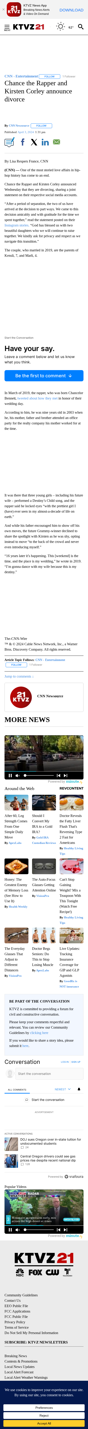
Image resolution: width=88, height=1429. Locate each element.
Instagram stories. (17, 225)
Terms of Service (17, 1327)
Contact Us (13, 1300)
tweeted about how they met (37, 398)
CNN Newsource (19, 125)
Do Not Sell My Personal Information (31, 1333)
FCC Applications (17, 1311)
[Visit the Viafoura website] (73, 1177)
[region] (44, 1120)
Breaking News (16, 1356)
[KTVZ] (31, 27)
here (25, 1046)
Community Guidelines (21, 1295)
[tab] (17, 1089)
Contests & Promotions (21, 1361)
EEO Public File (16, 1306)
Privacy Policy (15, 1322)
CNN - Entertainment (50, 660)
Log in (65, 1061)
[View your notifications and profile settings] (78, 1089)
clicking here (39, 1033)
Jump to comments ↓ (19, 676)
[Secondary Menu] (10, 27)
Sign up (75, 1061)
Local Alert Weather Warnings (26, 1377)
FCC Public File (16, 1317)
